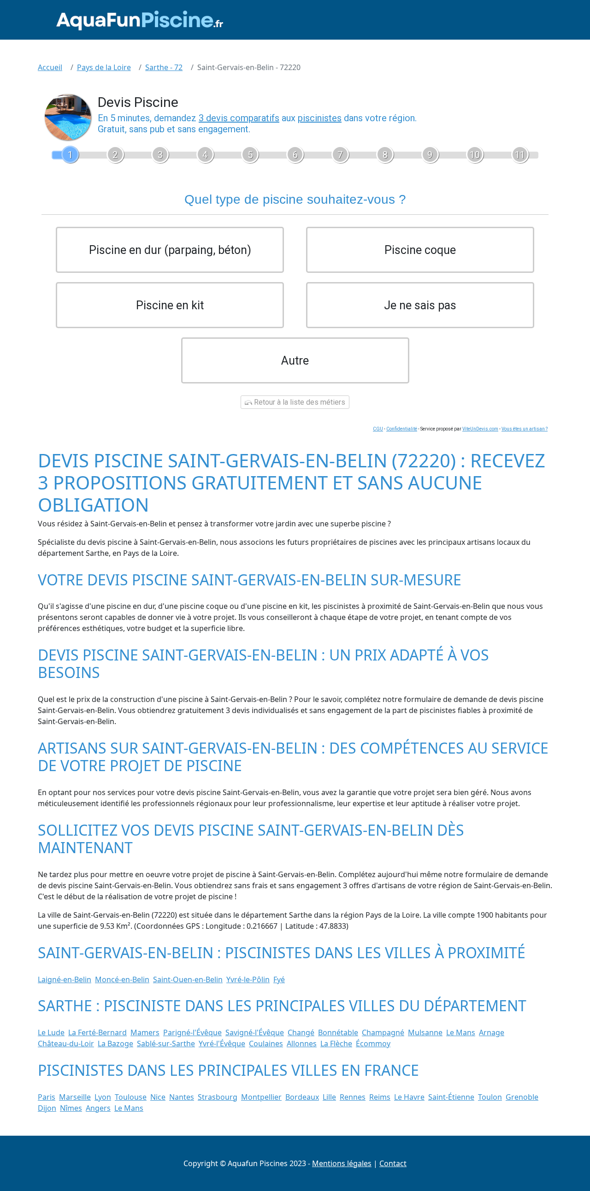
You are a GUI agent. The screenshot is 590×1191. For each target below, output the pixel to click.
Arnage (491, 1032)
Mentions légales (342, 1163)
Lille (329, 1097)
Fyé (279, 979)
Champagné (383, 1032)
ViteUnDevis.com (480, 428)
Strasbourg (217, 1097)
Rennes (353, 1097)
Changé (301, 1032)
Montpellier (261, 1097)
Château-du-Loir (66, 1043)
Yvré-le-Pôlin (248, 979)
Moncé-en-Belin (122, 979)
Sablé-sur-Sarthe (166, 1043)
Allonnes (302, 1043)
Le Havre (409, 1097)
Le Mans (460, 1032)
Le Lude (51, 1032)
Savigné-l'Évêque (254, 1032)
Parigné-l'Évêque (192, 1032)
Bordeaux (302, 1097)
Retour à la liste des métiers (298, 402)
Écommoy (373, 1043)
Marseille (75, 1097)
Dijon (47, 1108)
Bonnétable (338, 1032)
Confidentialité (401, 428)
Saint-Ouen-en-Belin (188, 979)
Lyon (102, 1097)
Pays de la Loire (104, 67)
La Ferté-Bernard (97, 1032)
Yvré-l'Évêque (222, 1043)
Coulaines (266, 1043)
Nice (157, 1097)
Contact (393, 1163)
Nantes (181, 1097)
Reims (379, 1097)
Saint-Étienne (451, 1097)
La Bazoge (115, 1043)
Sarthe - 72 (164, 67)
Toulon (490, 1097)
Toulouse (131, 1097)
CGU (378, 428)
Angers (98, 1108)
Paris (46, 1097)
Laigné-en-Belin (64, 979)
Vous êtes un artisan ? (525, 428)
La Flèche (336, 1043)
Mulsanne (425, 1032)
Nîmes (71, 1108)
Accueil (50, 67)
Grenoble (522, 1097)
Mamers (144, 1032)
